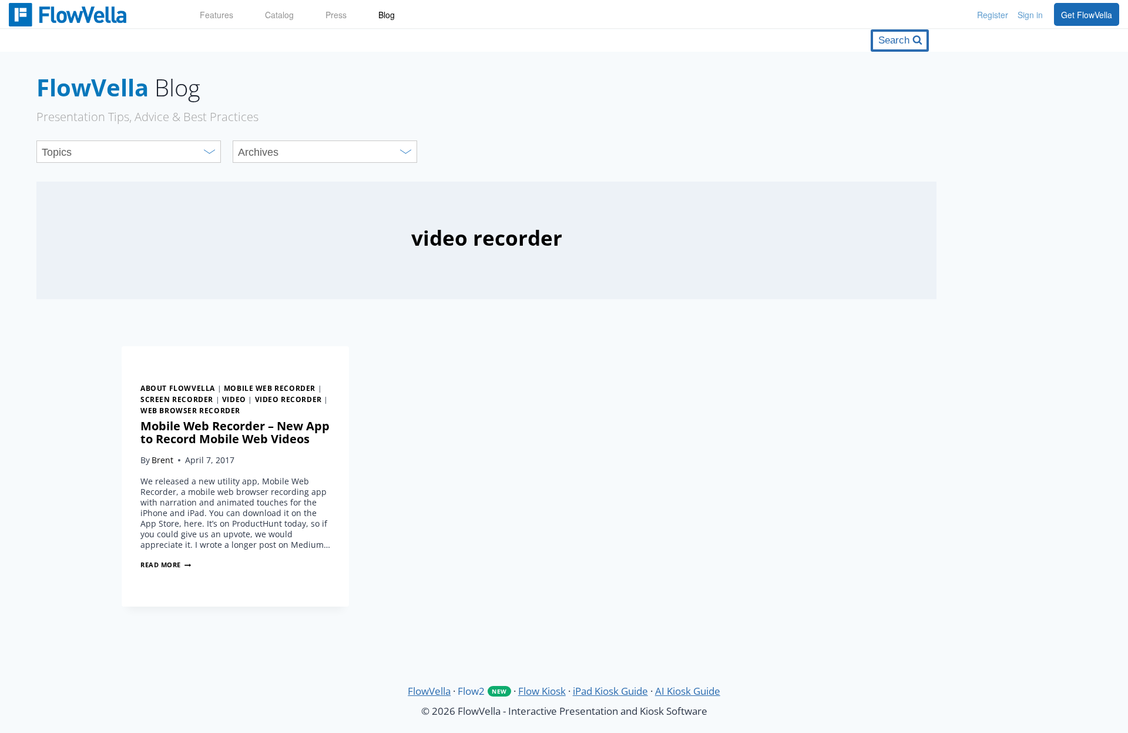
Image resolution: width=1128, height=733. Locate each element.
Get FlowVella (1086, 15)
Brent (162, 460)
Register (992, 15)
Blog (386, 15)
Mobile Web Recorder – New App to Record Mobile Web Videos (235, 432)
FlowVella (88, 14)
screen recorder (176, 399)
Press (336, 15)
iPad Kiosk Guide (610, 691)
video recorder (288, 399)
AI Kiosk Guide (687, 691)
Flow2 (482, 691)
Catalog (279, 15)
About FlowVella (177, 388)
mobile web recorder (269, 388)
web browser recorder (190, 410)
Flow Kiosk (542, 691)
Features (216, 15)
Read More (165, 564)
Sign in (1030, 15)
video (234, 399)
